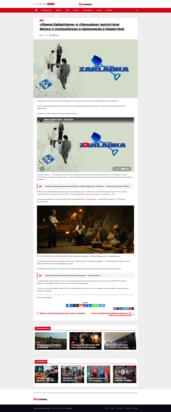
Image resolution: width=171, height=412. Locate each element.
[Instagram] (82, 305)
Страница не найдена (131, 408)
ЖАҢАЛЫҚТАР (46, 10)
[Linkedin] (89, 305)
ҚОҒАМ (99, 10)
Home (106, 408)
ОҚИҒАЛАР (39, 375)
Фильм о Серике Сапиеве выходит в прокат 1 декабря (62, 313)
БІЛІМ (68, 10)
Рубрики (109, 10)
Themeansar (68, 408)
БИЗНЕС (59, 10)
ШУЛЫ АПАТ (66, 375)
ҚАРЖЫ (76, 10)
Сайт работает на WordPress (41, 408)
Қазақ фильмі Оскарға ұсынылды (49, 346)
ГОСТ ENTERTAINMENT (59, 256)
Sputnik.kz (48, 297)
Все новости (119, 408)
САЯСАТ (91, 375)
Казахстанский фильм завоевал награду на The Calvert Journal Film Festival (111, 314)
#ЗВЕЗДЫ (55, 35)
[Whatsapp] (95, 305)
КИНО (41, 20)
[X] (75, 305)
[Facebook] (69, 305)
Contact (112, 408)
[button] (137, 10)
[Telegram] (102, 305)
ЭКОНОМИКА (88, 10)
